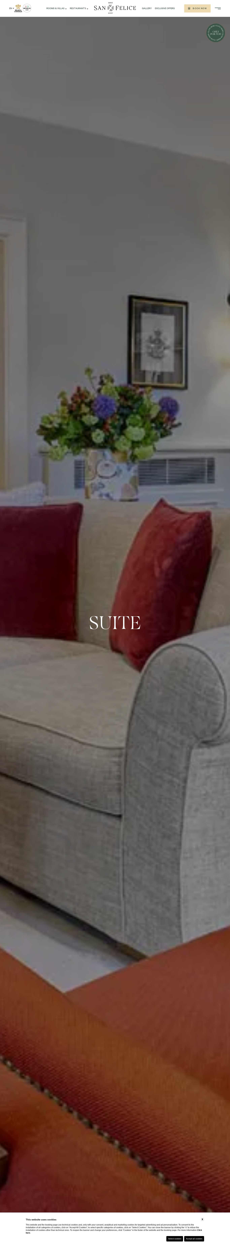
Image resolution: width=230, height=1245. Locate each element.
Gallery (147, 8)
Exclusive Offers (165, 8)
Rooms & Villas (55, 8)
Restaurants (78, 8)
